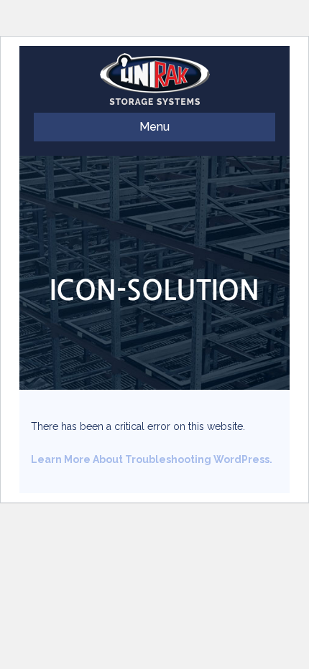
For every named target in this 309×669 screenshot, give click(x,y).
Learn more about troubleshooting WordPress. (151, 459)
